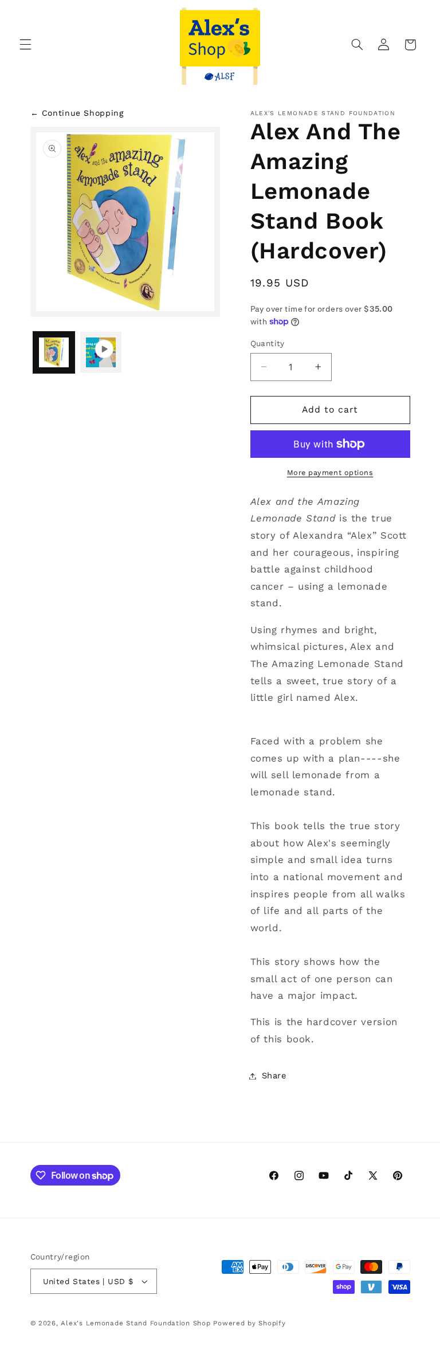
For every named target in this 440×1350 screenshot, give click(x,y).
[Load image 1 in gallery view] (53, 352)
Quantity (267, 343)
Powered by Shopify (249, 1323)
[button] (25, 45)
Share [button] (274, 1075)
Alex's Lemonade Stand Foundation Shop (135, 1323)
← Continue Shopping (77, 112)
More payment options (330, 472)
